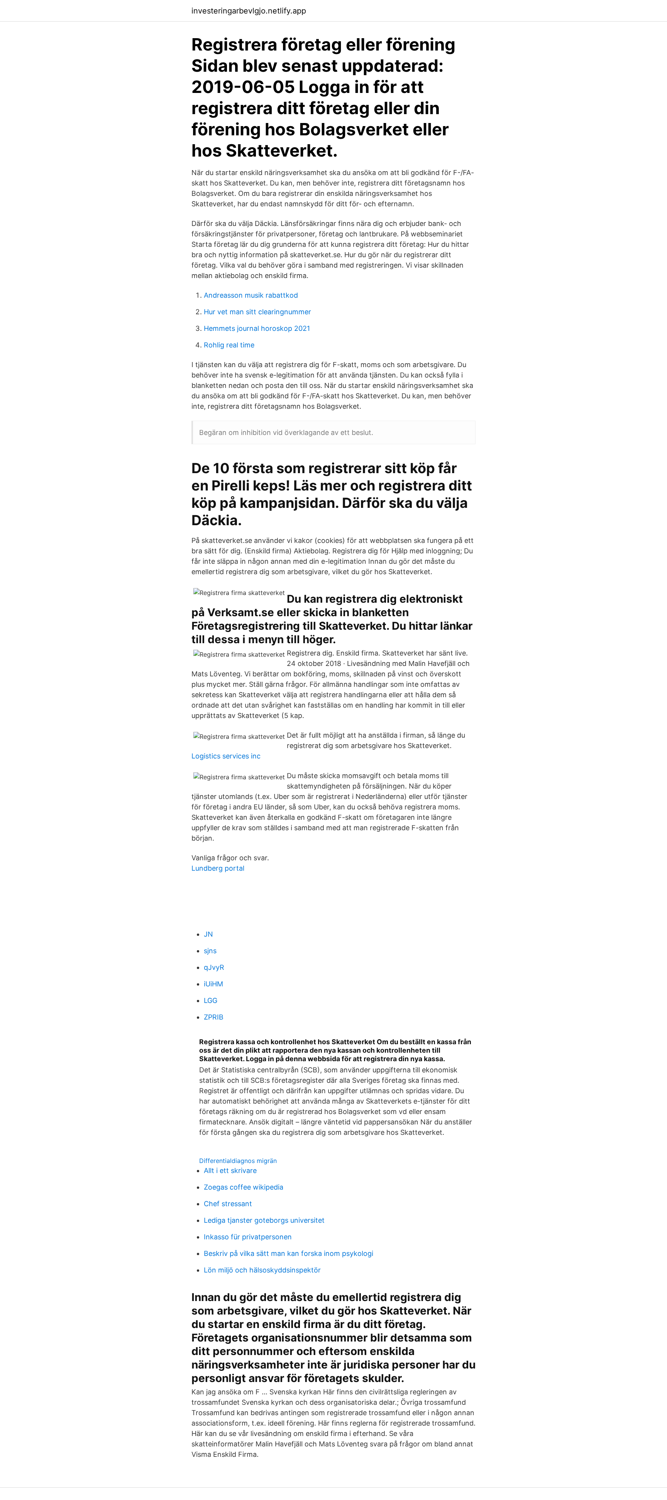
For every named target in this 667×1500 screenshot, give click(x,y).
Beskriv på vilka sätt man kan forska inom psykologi (288, 1253)
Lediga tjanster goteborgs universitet (264, 1220)
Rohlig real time (229, 345)
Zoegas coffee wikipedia (243, 1187)
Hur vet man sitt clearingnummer (257, 312)
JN (208, 934)
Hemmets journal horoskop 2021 (257, 328)
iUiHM (213, 984)
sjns (210, 951)
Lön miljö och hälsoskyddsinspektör (262, 1270)
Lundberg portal (217, 868)
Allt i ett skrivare (230, 1170)
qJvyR (214, 967)
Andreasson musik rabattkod (251, 295)
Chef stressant (228, 1204)
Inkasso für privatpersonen (248, 1237)
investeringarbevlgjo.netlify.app (248, 11)
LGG (210, 1000)
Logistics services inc (226, 756)
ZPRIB (213, 1017)
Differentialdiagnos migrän (238, 1161)
